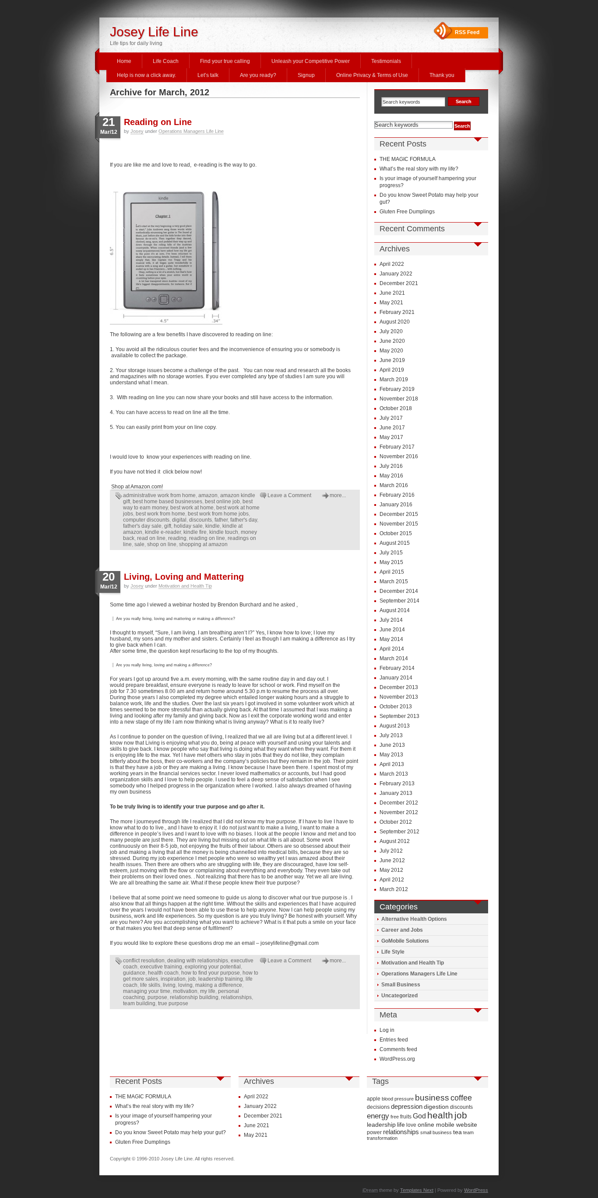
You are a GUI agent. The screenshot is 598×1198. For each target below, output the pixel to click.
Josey (137, 131)
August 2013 (395, 726)
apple (373, 1099)
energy (378, 1116)
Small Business (400, 985)
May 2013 (391, 755)
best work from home (160, 514)
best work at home (192, 508)
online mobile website (447, 1124)
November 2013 (399, 697)
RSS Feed (467, 32)
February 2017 (397, 447)
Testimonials (386, 61)
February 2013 (397, 783)
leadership (381, 1124)
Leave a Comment (289, 495)
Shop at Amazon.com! (137, 487)
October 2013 (396, 706)
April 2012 (392, 880)
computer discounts (146, 520)
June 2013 (392, 745)
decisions (378, 1107)
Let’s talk (207, 75)
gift (167, 526)
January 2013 (396, 793)
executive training (161, 967)
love (411, 1125)
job (192, 979)
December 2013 (399, 687)
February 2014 (397, 668)
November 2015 (399, 524)
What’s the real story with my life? (419, 169)
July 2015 (391, 553)
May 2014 (391, 639)
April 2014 (392, 649)
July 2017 (391, 418)
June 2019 (392, 360)
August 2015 (395, 543)
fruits (406, 1117)
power (374, 1132)
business (432, 1097)
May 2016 (391, 476)
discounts (200, 520)
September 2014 (399, 601)
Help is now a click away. (146, 75)
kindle (212, 526)
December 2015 (399, 514)
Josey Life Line (154, 31)
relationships (236, 997)
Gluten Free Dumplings (407, 212)
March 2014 (394, 658)
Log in (387, 1030)
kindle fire (195, 532)
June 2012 (392, 860)
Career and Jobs (402, 930)
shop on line (161, 544)
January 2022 (396, 274)
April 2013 (392, 764)
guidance (134, 973)
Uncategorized (399, 996)
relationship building (194, 997)
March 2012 (394, 889)
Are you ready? (258, 75)
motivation (185, 991)
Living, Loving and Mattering (184, 577)
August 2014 (395, 610)
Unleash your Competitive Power (310, 61)
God (419, 1116)
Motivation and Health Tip (185, 586)
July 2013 (391, 735)
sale (139, 544)
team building (139, 1003)
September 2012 (399, 832)
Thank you (441, 75)
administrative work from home (159, 495)
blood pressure (398, 1098)
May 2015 (391, 562)
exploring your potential (213, 967)
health (440, 1115)
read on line (151, 538)
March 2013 (394, 774)
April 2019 (392, 370)
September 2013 (399, 716)
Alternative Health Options (414, 919)
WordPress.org (397, 1059)
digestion (436, 1106)
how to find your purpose (210, 973)
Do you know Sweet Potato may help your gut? (170, 1132)
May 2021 (391, 303)
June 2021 (392, 293)
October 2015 (396, 533)
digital (179, 520)
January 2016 (396, 504)
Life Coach (166, 61)
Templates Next (416, 1190)
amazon (208, 495)
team (468, 1132)
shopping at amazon (203, 544)
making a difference (218, 985)
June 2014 (392, 630)
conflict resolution (144, 961)
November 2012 (399, 812)
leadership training (220, 979)
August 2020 (395, 322)
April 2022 (392, 264)
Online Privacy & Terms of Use (372, 75)
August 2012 (395, 841)
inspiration (173, 979)
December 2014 (399, 591)
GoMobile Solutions (405, 941)
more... (338, 495)
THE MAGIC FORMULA (408, 159)
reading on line (207, 538)
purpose (157, 997)
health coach (163, 973)
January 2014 (396, 678)
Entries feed (394, 1040)
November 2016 (399, 456)
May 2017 (391, 437)
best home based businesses (167, 501)
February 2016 (397, 495)
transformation (382, 1138)
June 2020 (392, 341)
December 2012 (399, 803)
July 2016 (391, 466)
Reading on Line (158, 122)
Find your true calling (225, 61)
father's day (243, 520)
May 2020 (391, 351)
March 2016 (394, 485)
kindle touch (223, 532)
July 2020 (391, 331)
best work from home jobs (218, 514)
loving (185, 985)
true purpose (173, 1003)
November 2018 (399, 399)
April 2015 (392, 572)
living (169, 985)
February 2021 (397, 312)
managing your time (146, 991)
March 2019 (394, 379)
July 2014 (391, 620)
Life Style (393, 952)
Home (124, 61)
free (394, 1116)
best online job (222, 501)
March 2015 (394, 581)
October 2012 (396, 822)
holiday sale (188, 526)
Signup (306, 75)
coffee (461, 1098)
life (401, 1124)
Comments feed (398, 1049)
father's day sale (142, 526)
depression (406, 1106)
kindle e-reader (163, 532)
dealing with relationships (197, 961)
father (221, 520)
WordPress (476, 1190)
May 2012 (391, 870)
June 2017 (392, 428)
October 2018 (396, 408)
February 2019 (397, 389)
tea (457, 1131)
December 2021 (399, 283)
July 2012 (391, 851)
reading (177, 538)
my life (207, 991)
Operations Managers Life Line (191, 131)
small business (436, 1132)
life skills (150, 985)
